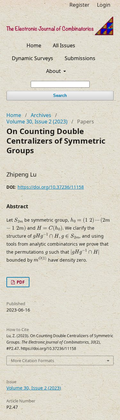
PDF (20, 282)
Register (79, 4)
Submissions (80, 58)
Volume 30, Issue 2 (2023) (37, 121)
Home (34, 45)
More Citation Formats (32, 360)
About (54, 71)
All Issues (64, 45)
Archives (41, 115)
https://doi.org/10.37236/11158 (51, 187)
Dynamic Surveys (32, 58)
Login (103, 4)
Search (60, 95)
